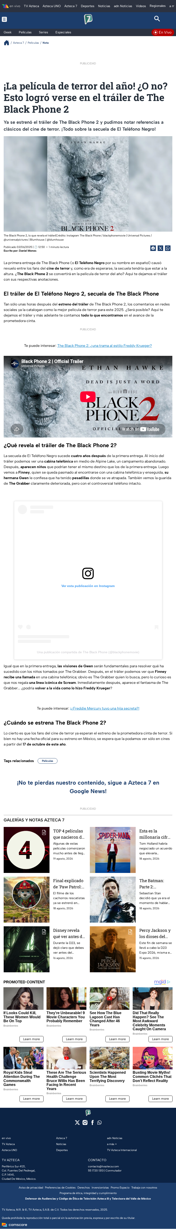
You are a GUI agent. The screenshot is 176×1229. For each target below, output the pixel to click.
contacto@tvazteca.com (103, 1166)
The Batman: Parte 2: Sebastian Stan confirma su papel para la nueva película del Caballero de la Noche (154, 884)
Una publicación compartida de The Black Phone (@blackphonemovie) (88, 652)
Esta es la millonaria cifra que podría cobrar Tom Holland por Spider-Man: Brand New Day (154, 834)
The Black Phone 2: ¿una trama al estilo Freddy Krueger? (104, 345)
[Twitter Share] (160, 248)
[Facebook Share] (153, 248)
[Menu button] (19, 19)
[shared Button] (167, 248)
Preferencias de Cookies (60, 1187)
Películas (47, 761)
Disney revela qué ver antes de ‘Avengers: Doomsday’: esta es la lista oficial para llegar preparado (68, 933)
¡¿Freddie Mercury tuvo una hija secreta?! (104, 708)
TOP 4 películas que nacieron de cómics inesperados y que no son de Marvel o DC (68, 834)
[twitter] (77, 1124)
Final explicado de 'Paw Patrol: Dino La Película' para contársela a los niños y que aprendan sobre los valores (69, 884)
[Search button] (157, 19)
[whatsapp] (99, 1123)
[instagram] (85, 1124)
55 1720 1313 (96, 1170)
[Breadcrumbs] (8, 43)
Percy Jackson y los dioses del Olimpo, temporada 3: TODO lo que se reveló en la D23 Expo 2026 (154, 933)
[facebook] (92, 1124)
